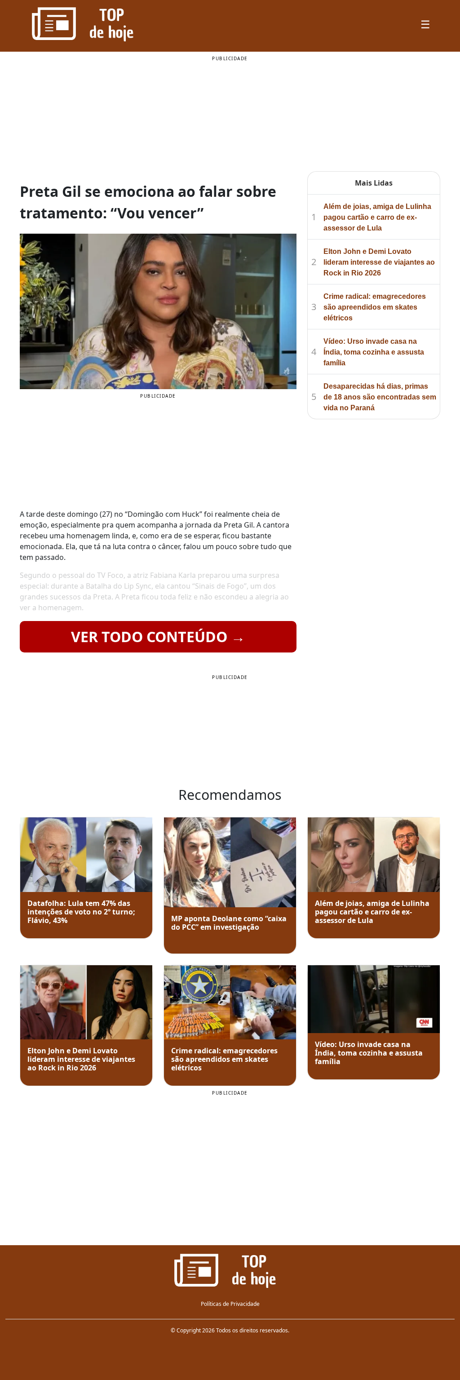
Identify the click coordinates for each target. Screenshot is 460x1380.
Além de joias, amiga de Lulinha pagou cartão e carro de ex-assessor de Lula (377, 217)
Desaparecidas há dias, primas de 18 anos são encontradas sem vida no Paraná (379, 397)
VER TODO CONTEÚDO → (158, 636)
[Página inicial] (230, 1270)
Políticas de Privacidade (230, 1304)
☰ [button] (425, 24)
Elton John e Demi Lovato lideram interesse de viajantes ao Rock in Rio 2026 (379, 262)
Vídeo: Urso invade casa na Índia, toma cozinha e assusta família (373, 352)
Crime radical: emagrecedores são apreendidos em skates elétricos (374, 307)
